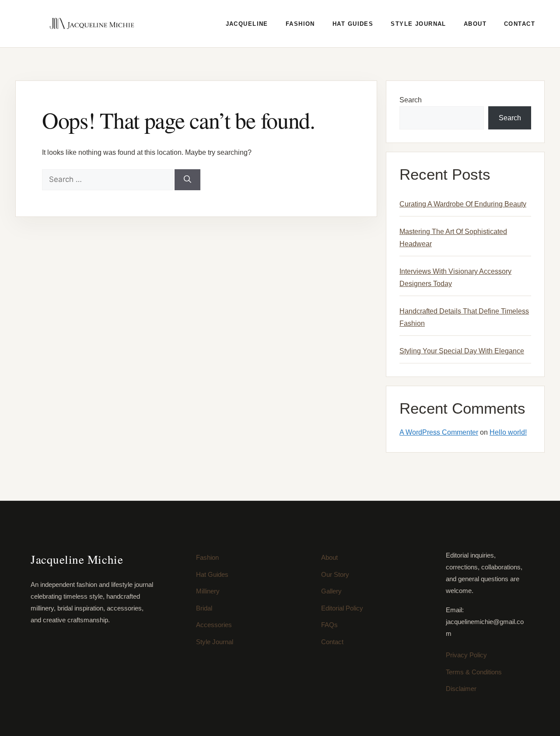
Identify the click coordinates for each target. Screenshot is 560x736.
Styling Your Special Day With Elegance (461, 351)
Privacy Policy (466, 655)
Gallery (331, 591)
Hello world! (508, 432)
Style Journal (418, 24)
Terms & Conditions (474, 672)
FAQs (329, 624)
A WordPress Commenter (438, 432)
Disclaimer (461, 688)
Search (410, 100)
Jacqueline (247, 24)
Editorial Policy (342, 608)
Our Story (335, 574)
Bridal (204, 608)
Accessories (214, 624)
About (475, 24)
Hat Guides (352, 24)
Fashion (300, 24)
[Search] (187, 179)
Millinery (208, 591)
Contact (519, 24)
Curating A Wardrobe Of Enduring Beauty (462, 204)
